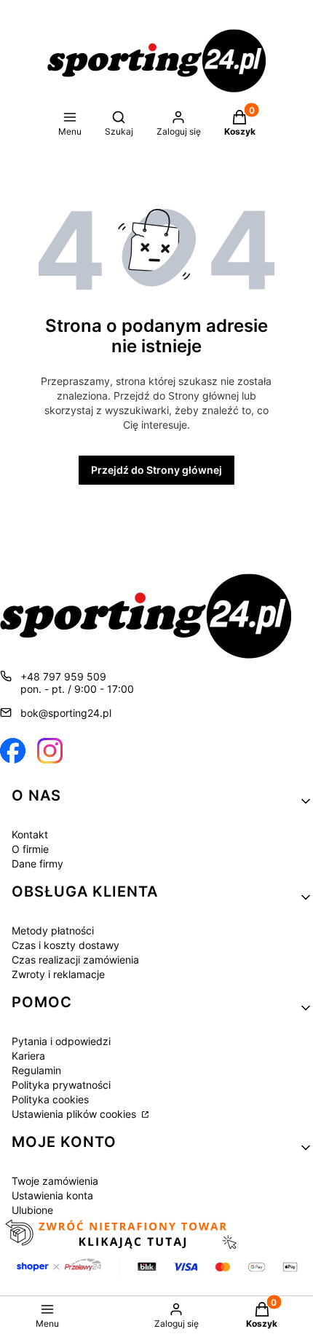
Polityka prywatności (61, 1085)
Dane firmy (37, 863)
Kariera (28, 1055)
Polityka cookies (50, 1099)
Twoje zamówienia (55, 1181)
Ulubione (32, 1210)
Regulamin (36, 1070)
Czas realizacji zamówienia (75, 959)
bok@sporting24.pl (65, 713)
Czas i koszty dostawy (65, 945)
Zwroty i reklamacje (58, 974)
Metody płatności (53, 930)
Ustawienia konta (52, 1195)
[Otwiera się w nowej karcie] (12, 750)
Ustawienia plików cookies (75, 1114)
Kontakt (30, 834)
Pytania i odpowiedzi (61, 1041)
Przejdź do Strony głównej (156, 470)
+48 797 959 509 (63, 676)
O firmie (30, 849)
